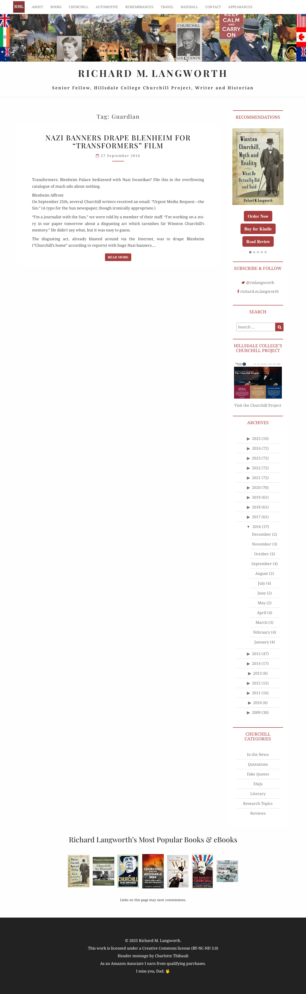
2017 (256, 516)
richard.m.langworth (259, 291)
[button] (250, 252)
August (261, 573)
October (261, 553)
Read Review (258, 241)
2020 (256, 487)
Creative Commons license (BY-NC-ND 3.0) (180, 948)
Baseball (189, 7)
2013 (257, 673)
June (261, 593)
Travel (167, 7)
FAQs (257, 783)
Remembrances (139, 7)
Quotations (258, 764)
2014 (256, 663)
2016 (256, 526)
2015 (256, 653)
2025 (256, 438)
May (262, 602)
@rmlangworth (260, 282)
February (261, 632)
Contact (213, 7)
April (261, 612)
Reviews (258, 813)
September (261, 563)
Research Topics (258, 803)
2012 (256, 683)
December (261, 534)
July (261, 583)
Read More (119, 257)
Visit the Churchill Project (257, 405)
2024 (256, 448)
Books (56, 7)
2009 (256, 712)
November (261, 544)
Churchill (78, 7)
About (37, 7)
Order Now (258, 216)
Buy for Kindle (258, 229)
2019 (256, 497)
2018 (256, 507)
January (261, 642)
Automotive (107, 7)
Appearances (240, 7)
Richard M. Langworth (19, 7)
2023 (256, 458)
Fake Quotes (258, 774)
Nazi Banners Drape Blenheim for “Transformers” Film (118, 141)
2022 (256, 467)
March (262, 622)
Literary (258, 793)
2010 (257, 702)
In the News (258, 754)
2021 (256, 477)
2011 (256, 692)
